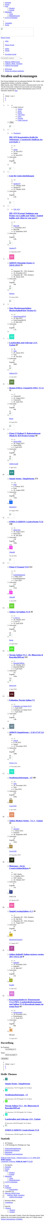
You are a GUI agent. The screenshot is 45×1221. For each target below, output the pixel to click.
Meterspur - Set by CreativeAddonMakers (19, 867)
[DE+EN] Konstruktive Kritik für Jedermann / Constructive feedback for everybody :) (26, 139)
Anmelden (8, 23)
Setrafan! (16, 829)
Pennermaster (17, 1012)
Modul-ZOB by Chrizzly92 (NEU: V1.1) (26, 388)
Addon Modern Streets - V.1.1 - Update (26, 821)
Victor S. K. (13, 763)
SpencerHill (17, 441)
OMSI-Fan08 (13, 464)
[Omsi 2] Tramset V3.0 (19, 567)
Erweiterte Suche (10, 54)
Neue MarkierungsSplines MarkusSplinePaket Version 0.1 (22, 309)
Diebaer (11, 293)
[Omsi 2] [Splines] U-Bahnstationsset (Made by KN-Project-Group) (24, 434)
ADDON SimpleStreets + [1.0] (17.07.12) (26, 732)
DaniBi (11, 985)
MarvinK (16, 226)
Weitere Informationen (8, 1219)
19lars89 (12, 552)
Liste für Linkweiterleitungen (21, 176)
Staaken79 (16, 184)
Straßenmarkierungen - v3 (20, 778)
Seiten (7, 49)
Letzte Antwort (23, 120)
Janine (15, 149)
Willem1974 (13, 373)
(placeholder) (13, 1189)
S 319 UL (16, 618)
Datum (20, 113)
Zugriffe (20, 118)
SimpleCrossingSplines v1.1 (21, 911)
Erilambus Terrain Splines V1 (22, 700)
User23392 (13, 806)
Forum (7, 50)
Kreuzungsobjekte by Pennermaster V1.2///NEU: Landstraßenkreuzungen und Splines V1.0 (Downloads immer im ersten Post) (26, 1003)
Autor (19, 111)
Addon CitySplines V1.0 (19, 612)
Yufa (15, 351)
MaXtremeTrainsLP (15, 939)
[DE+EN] (16, 209)
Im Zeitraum (5, 1047)
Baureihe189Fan (18, 663)
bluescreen (16, 530)
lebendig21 (13, 507)
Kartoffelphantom (19, 575)
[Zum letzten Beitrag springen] (11, 244)
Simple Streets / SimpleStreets (21, 479)
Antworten (21, 115)
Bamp (11, 418)
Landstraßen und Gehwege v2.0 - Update (22, 1119)
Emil (15, 484)
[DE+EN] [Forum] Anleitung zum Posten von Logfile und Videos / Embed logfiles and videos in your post (26, 215)
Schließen (19, 1219)
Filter (11, 122)
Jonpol (15, 740)
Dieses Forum (5, 37)
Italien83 (16, 962)
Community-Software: (17, 1161)
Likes (19, 116)
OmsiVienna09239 (19, 316)
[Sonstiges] (17, 133)
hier (16, 90)
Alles (6, 41)
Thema (20, 109)
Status (3, 1053)
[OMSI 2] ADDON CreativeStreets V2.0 (26, 522)
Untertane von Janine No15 (22, 706)
